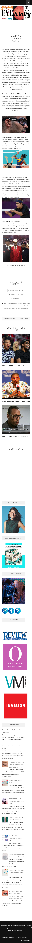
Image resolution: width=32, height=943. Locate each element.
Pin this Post (17, 298)
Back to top (25, 940)
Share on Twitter (17, 294)
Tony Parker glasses (23, 308)
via (25, 265)
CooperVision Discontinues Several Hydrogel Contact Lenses (16, 872)
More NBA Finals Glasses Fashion (16, 401)
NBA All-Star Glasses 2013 (13, 366)
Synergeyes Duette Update (17, 854)
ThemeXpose (11, 937)
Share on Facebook (16, 290)
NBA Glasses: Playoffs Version (15, 437)
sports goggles (12, 308)
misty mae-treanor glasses (16, 305)
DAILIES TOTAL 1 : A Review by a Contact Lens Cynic (16, 801)
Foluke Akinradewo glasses (14, 303)
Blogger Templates (22, 937)
